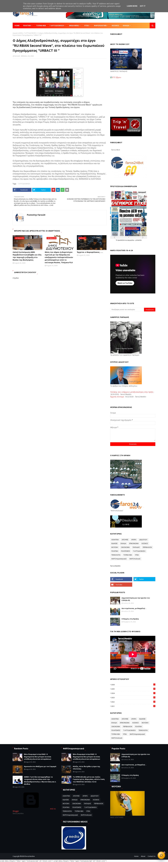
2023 (133, 697)
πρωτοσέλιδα (121, 240)
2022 (133, 702)
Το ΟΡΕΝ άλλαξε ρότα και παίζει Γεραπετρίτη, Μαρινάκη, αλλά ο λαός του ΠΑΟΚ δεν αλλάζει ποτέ (89, 779)
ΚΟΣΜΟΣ (145, 543)
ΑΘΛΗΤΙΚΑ (115, 540)
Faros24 (17, 56)
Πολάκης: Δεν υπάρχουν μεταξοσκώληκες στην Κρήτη (131, 392)
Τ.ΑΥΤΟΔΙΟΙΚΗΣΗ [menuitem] (57, 25)
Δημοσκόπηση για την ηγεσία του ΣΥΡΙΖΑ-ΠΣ (136, 599)
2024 (133, 693)
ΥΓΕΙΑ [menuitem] (86, 25)
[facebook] (121, 579)
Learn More (132, 6)
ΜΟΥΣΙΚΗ (114, 547)
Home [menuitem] (17, 25)
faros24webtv (115, 566)
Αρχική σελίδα (18, 33)
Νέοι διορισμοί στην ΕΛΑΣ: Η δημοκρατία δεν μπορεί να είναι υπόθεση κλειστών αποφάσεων (37, 756)
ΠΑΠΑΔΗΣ (136, 547)
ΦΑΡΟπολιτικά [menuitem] (100, 25)
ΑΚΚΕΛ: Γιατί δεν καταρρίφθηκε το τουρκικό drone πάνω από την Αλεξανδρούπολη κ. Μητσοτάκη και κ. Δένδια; (40, 780)
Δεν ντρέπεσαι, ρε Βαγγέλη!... (134, 608)
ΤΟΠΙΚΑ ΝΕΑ (127, 555)
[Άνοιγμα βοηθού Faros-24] (161, 855)
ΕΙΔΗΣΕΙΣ (114, 543)
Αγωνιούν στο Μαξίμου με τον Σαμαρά (40, 766)
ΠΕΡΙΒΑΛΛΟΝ (147, 547)
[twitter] (144, 579)
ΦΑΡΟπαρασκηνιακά (118, 559)
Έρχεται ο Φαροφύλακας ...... (90, 252)
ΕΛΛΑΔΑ (123, 543)
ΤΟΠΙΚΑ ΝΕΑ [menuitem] (41, 25)
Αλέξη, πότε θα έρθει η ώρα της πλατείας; (86, 767)
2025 (133, 689)
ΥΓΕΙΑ (137, 555)
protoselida (138, 240)
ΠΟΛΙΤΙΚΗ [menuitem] (27, 25)
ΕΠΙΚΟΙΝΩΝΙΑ (134, 543)
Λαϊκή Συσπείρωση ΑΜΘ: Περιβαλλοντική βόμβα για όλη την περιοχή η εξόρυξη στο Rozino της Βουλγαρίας (27, 256)
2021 (133, 706)
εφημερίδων (131, 240)
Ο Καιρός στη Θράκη (130, 619)
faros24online (30, 856)
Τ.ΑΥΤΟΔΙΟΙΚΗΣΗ (30, 33)
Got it (142, 6)
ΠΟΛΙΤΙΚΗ (114, 551)
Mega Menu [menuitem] (74, 25)
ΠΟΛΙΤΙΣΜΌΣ (125, 551)
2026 (133, 684)
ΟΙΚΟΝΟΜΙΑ (125, 547)
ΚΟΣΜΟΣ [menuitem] (115, 25)
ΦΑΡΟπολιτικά (135, 559)
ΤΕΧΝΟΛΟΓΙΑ (115, 555)
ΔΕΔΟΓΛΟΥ (143, 540)
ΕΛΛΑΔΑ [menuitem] (126, 25)
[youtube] (121, 584)
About (143, 856)
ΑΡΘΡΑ (133, 540)
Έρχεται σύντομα (117, 396)
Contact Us (151, 856)
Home (136, 856)
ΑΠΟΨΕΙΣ (125, 540)
